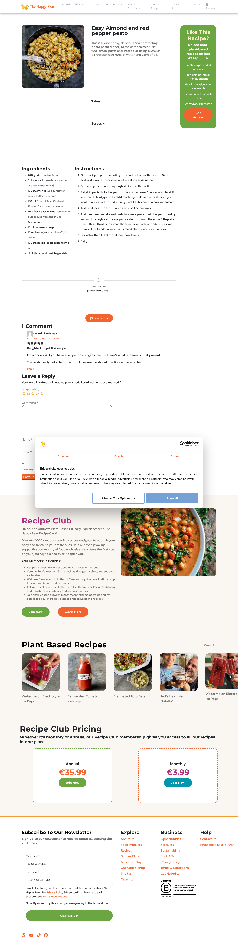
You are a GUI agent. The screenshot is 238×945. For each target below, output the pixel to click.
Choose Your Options (116, 498)
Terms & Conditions (55, 896)
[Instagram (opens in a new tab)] (24, 935)
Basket (210, 8)
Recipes (94, 4)
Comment (30, 402)
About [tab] (175, 456)
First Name (32, 872)
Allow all (172, 498)
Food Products (134, 6)
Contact (192, 4)
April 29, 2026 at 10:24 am (43, 338)
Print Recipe (101, 318)
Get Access (198, 115)
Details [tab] (119, 456)
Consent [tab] (63, 456)
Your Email (32, 856)
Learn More (73, 612)
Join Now (36, 612)
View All (210, 645)
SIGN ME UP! (69, 915)
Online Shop (155, 6)
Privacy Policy (54, 892)
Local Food (112, 4)
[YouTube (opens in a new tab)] (32, 935)
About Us (175, 6)
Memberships (71, 4)
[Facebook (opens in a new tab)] (46, 935)
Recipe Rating (30, 389)
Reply (30, 368)
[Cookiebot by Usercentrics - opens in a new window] (182, 444)
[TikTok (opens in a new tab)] (39, 935)
